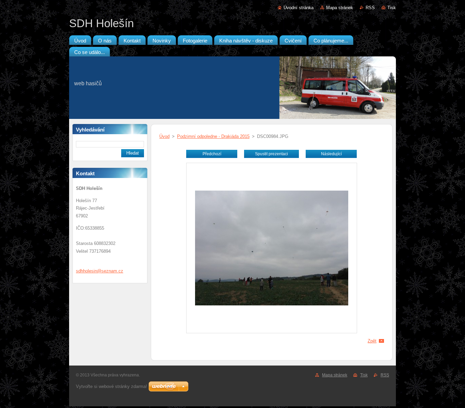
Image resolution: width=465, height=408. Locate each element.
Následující (331, 154)
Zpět (372, 340)
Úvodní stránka (299, 7)
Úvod (164, 136)
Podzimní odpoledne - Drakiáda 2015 (213, 136)
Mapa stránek (339, 7)
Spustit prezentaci (271, 154)
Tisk (391, 7)
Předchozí (212, 154)
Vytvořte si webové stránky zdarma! (111, 386)
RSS (370, 7)
